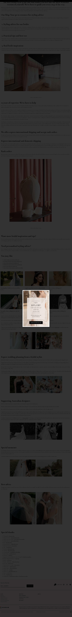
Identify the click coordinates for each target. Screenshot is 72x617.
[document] (36, 308)
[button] (47, 291)
